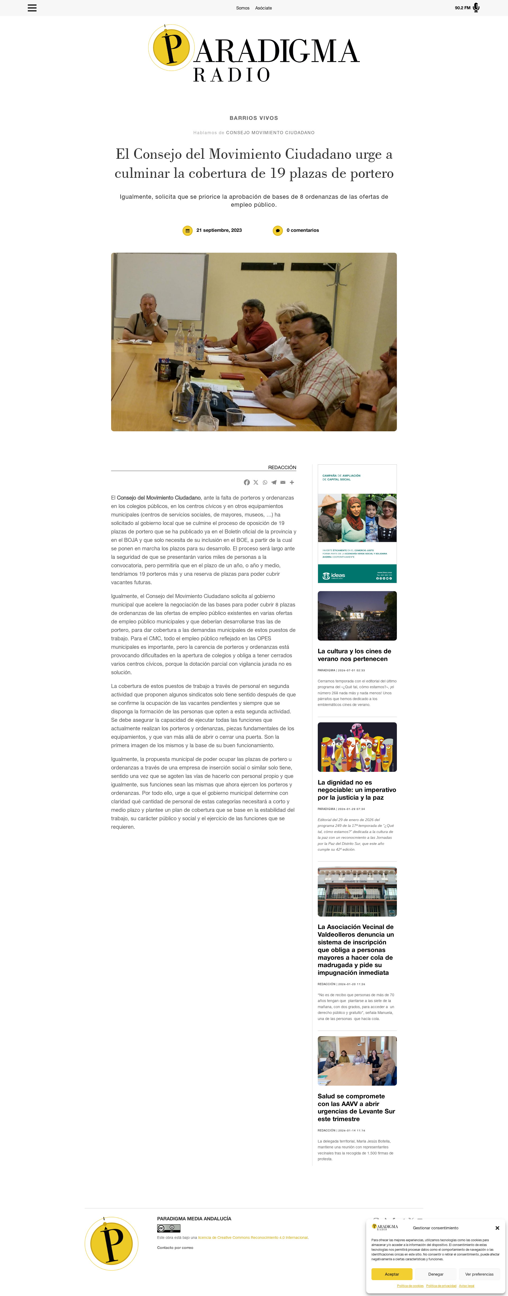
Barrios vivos (254, 118)
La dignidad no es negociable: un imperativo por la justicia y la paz (357, 790)
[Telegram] (274, 482)
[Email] (283, 482)
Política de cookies (410, 1286)
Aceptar (392, 1274)
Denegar (435, 1274)
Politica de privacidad (441, 1286)
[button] (497, 1228)
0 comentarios (303, 230)
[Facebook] (247, 482)
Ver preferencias (479, 1274)
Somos (243, 8)
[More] (292, 482)
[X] (256, 482)
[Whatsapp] (265, 482)
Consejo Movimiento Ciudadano (270, 132)
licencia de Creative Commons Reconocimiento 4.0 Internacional (253, 1237)
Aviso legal (466, 1286)
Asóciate (263, 8)
